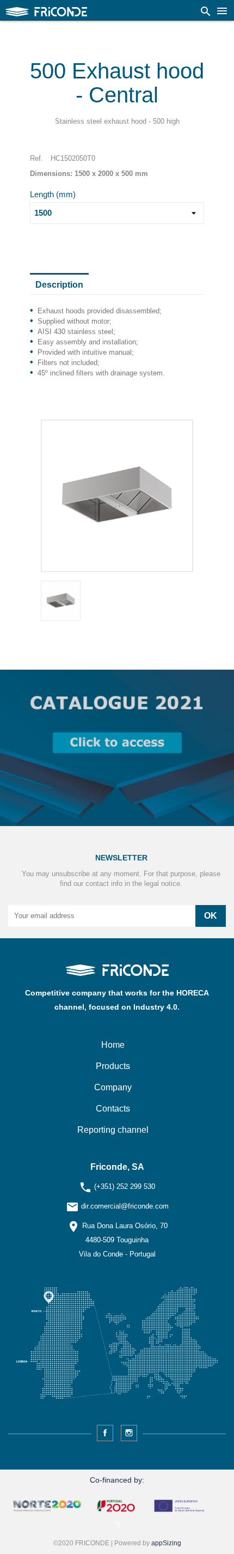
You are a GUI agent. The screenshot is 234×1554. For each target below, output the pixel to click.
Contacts (113, 1108)
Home (113, 1044)
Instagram (129, 1433)
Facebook (105, 1433)
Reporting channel (113, 1129)
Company (113, 1087)
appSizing (166, 1543)
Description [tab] (59, 284)
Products (113, 1066)
